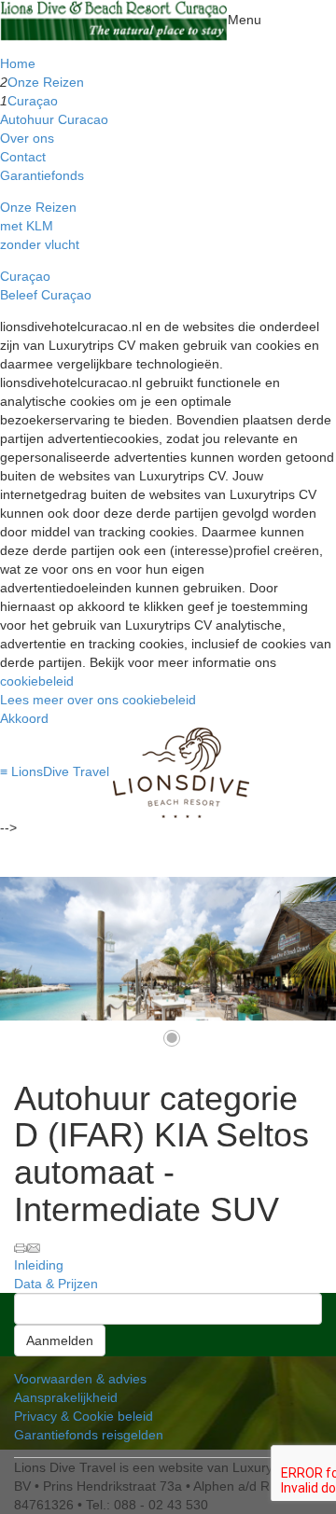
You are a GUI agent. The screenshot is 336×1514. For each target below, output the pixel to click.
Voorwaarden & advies (80, 1378)
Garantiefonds (42, 175)
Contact (23, 156)
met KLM (26, 225)
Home (17, 63)
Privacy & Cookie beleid (83, 1416)
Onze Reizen (45, 82)
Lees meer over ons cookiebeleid (98, 699)
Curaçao (32, 100)
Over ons (27, 138)
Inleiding (38, 1264)
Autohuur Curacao (54, 119)
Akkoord (24, 718)
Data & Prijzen (56, 1283)
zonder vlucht (39, 244)
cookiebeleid (37, 681)
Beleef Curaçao (45, 294)
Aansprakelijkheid (66, 1397)
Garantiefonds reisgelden (88, 1434)
